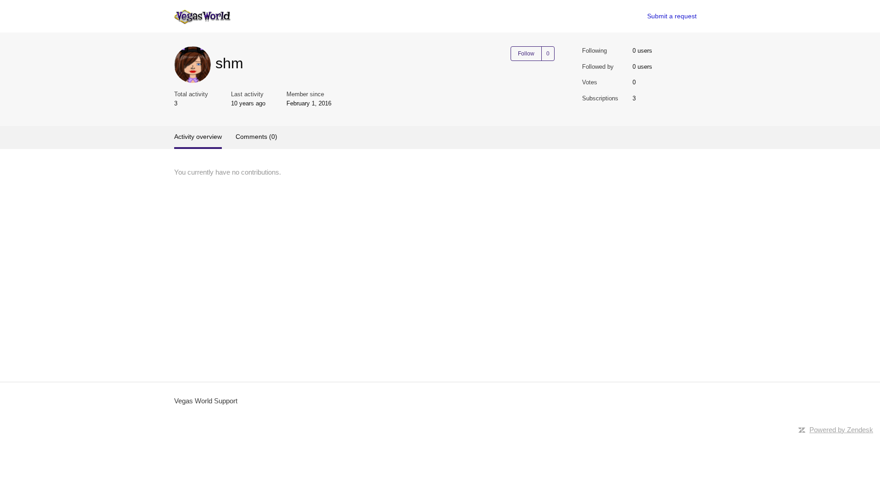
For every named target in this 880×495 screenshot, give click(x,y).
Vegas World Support (205, 401)
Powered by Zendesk (841, 430)
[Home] (202, 16)
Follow (526, 53)
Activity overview (198, 136)
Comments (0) (256, 136)
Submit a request (672, 16)
